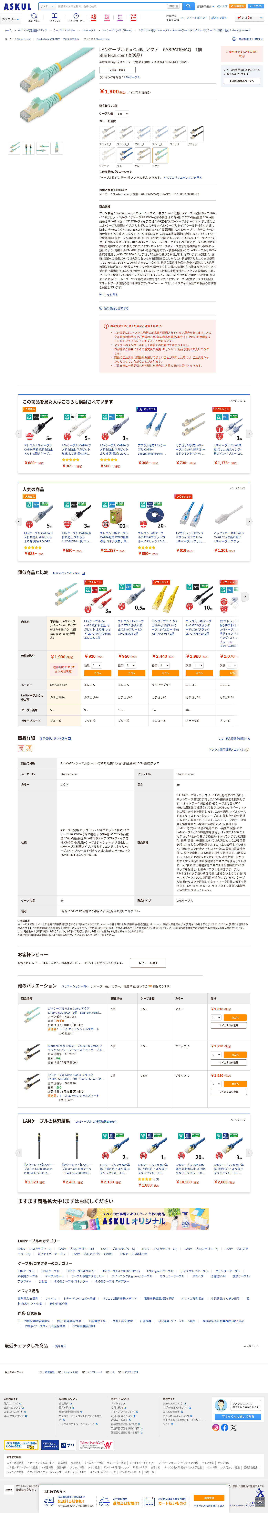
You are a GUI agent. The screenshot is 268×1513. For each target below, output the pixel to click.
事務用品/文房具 (28, 1298)
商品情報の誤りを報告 (53, 738)
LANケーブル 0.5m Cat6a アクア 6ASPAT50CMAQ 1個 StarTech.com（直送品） (75, 1011)
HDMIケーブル (50, 1271)
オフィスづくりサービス (103, 1472)
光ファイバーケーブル (51, 1253)
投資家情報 (65, 1407)
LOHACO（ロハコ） (172, 1403)
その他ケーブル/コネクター (71, 1281)
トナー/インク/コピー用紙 (79, 1298)
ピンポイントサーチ (130, 1472)
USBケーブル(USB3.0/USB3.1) (121, 1271)
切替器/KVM (218, 1276)
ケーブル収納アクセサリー (87, 1276)
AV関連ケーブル (28, 1276)
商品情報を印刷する (250, 39)
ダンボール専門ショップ (116, 1467)
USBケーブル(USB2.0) (81, 1271)
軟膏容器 (50, 1372)
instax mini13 (71, 1372)
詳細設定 (173, 6)
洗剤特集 (61, 1467)
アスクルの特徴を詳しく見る (209, 1506)
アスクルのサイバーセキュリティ (76, 1424)
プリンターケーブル (227, 1271)
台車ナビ (155, 1467)
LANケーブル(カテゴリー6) (118, 1248)
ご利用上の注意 (119, 1420)
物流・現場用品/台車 (69, 1321)
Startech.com (23, 39)
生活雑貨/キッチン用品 (225, 1298)
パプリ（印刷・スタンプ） (175, 1407)
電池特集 (76, 1463)
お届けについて (12, 1407)
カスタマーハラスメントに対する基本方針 (80, 1418)
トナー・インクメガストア (40, 1463)
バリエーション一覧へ (75, 986)
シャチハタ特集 (15, 1472)
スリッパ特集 (77, 1467)
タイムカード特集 (93, 1463)
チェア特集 (208, 1463)
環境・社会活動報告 (69, 1412)
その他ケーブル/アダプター (112, 1281)
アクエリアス (131, 1372)
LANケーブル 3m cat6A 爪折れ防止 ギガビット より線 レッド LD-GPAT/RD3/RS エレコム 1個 (97, 629)
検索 (188, 6)
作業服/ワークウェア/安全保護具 (45, 1326)
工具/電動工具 (97, 1321)
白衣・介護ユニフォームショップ (44, 1472)
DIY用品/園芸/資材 (83, 1326)
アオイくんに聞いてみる (238, 1416)
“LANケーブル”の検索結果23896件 (96, 1121)
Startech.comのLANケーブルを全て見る (58, 39)
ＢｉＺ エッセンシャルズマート (79, 1029)
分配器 (43, 1281)
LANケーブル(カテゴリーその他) (92, 1253)
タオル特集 (94, 1467)
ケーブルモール (54, 1276)
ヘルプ (223, 6)
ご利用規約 (117, 1407)
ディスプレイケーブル (194, 1271)
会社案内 (63, 1403)
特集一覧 (149, 1472)
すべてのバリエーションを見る (182, 177)
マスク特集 (211, 1467)
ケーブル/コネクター (64, 30)
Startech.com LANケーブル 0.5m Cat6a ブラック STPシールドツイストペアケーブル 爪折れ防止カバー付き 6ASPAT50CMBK (75, 1048)
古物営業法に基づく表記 (124, 1424)
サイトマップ (118, 1403)
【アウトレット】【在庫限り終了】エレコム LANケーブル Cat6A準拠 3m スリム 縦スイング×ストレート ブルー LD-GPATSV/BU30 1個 (233, 634)
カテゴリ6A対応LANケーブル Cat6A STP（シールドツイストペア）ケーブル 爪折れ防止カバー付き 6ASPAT (194, 30)
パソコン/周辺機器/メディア (32, 30)
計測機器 (145, 1321)
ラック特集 (223, 1463)
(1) (157, 1179)
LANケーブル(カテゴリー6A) (117, 30)
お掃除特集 (47, 1467)
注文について (11, 1403)
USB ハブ (197, 1276)
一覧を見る (59, 1346)
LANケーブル (88, 30)
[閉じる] (229, 1485)
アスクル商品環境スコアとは (227, 749)
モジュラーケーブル (172, 1276)
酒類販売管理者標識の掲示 (125, 1428)
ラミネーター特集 (116, 1463)
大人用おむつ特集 (230, 1467)
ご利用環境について (121, 1416)
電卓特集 (62, 1463)
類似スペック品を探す (67, 573)
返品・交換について (14, 1416)
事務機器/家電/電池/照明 (159, 1298)
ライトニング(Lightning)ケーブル (132, 1276)
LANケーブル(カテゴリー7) (201, 1248)
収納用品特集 (250, 1467)
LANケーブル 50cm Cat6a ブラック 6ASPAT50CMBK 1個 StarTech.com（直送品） (76, 1077)
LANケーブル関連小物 (133, 1253)
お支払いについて (13, 1412)
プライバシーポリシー (123, 1412)
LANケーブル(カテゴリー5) (34, 1248)
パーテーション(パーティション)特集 (178, 1463)
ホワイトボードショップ (142, 1463)
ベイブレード (95, 1372)
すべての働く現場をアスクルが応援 (183, 1467)
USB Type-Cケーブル (160, 1271)
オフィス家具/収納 (192, 1298)
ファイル (50, 1298)
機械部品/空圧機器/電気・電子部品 (223, 1321)
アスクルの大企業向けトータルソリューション (184, 1422)
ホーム (8, 30)
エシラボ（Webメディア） (176, 1416)
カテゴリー (9, 19)
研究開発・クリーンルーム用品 (176, 1321)
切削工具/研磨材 (123, 1321)
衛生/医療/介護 (58, 1303)
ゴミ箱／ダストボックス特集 (22, 1467)
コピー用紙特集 (15, 1463)
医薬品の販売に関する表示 (125, 1432)
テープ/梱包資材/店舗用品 (34, 1321)
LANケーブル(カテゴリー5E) (76, 1248)
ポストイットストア (75, 1472)
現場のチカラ (140, 1467)
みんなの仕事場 (171, 1412)
